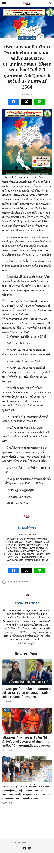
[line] (29, 848)
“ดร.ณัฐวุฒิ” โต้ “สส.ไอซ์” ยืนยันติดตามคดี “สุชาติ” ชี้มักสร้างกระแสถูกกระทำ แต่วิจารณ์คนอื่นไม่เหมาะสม (26, 693)
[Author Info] (27, 598)
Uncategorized (27, 38)
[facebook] (24, 848)
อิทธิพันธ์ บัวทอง (27, 603)
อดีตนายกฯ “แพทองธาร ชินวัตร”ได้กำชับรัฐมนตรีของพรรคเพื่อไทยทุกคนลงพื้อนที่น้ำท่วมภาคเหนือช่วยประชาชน (26, 741)
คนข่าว (25, 581)
